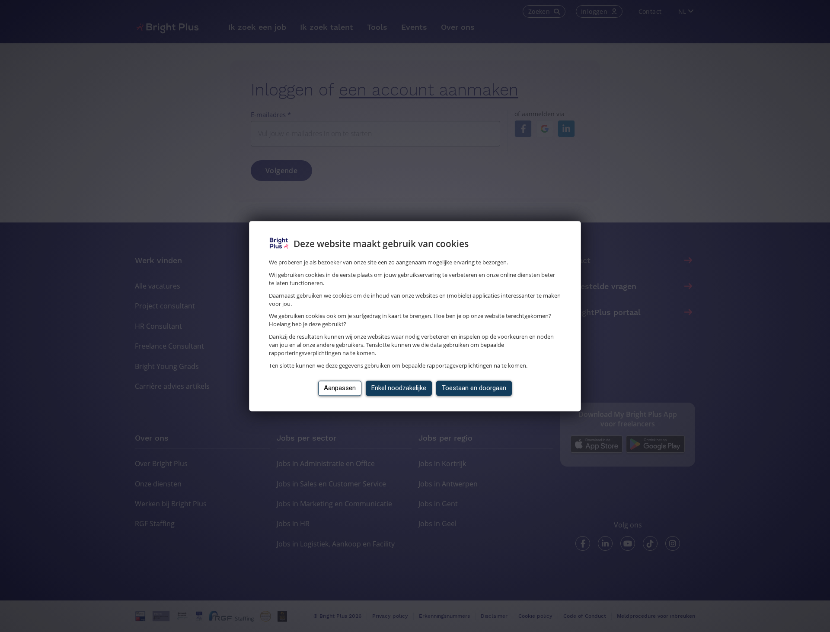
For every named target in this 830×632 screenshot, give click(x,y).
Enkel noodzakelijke (398, 388)
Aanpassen (340, 388)
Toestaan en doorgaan (474, 388)
